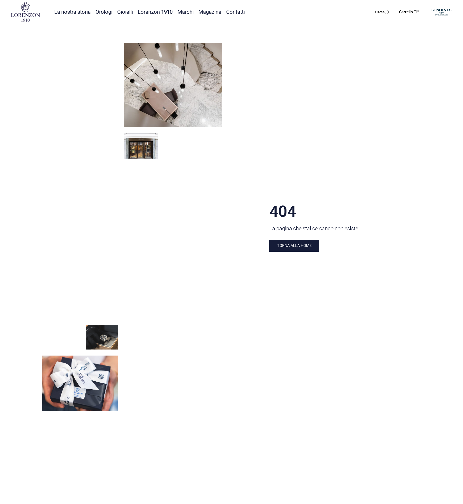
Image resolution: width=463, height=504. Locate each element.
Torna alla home (294, 245)
